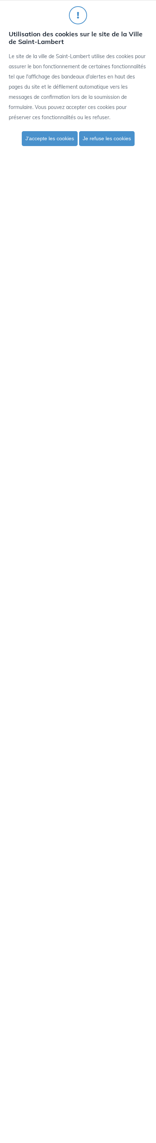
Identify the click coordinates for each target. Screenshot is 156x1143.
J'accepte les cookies (49, 138)
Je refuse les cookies (107, 138)
